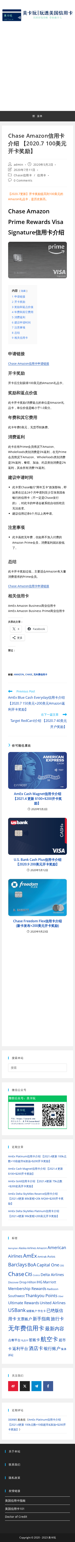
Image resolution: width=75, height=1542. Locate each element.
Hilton (31, 1282)
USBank (17, 1310)
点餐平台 (14, 1340)
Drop (23, 1282)
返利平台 (20, 1348)
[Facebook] (48, 1386)
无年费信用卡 (40, 674)
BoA (32, 1265)
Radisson (52, 1289)
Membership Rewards (27, 1288)
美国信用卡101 (15, 1509)
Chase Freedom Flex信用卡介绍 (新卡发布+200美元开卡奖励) (37, 923)
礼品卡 (24, 1340)
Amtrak (42, 1256)
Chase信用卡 (23, 175)
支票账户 (24, 1318)
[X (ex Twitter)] (25, 1386)
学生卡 (42, 1311)
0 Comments (23, 180)
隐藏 (23, 290)
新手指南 (41, 1319)
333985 (12, 1419)
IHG (39, 1282)
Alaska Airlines (27, 1248)
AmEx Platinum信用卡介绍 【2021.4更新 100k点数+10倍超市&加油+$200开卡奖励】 (37, 1424)
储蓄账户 (31, 1311)
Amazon (19, 674)
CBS (62, 1265)
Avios (51, 1256)
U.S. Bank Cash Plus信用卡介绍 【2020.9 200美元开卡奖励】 (37, 861)
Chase (28, 674)
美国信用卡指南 (15, 1501)
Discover (13, 1282)
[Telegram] (36, 1386)
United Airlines (53, 1302)
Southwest (16, 1296)
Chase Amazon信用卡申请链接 (28, 363)
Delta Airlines (52, 1274)
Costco (36, 1275)
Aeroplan (13, 1248)
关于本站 (14, 1451)
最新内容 (54, 1328)
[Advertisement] (37, 65)
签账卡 (34, 1339)
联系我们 (14, 1464)
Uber (60, 1296)
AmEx (30, 1255)
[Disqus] (37, 986)
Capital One (48, 1265)
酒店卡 (36, 1348)
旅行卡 (57, 1319)
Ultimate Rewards (23, 1302)
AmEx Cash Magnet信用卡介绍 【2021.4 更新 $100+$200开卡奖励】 (37, 798)
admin (18, 165)
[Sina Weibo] (13, 1386)
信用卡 (41, 175)
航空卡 (49, 1339)
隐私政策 (14, 1478)
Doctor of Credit (16, 1517)
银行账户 (52, 1348)
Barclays (17, 1264)
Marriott (49, 1282)
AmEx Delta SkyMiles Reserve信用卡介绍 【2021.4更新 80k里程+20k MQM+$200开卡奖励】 (36, 1198)
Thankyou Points (41, 1295)
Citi (28, 1274)
